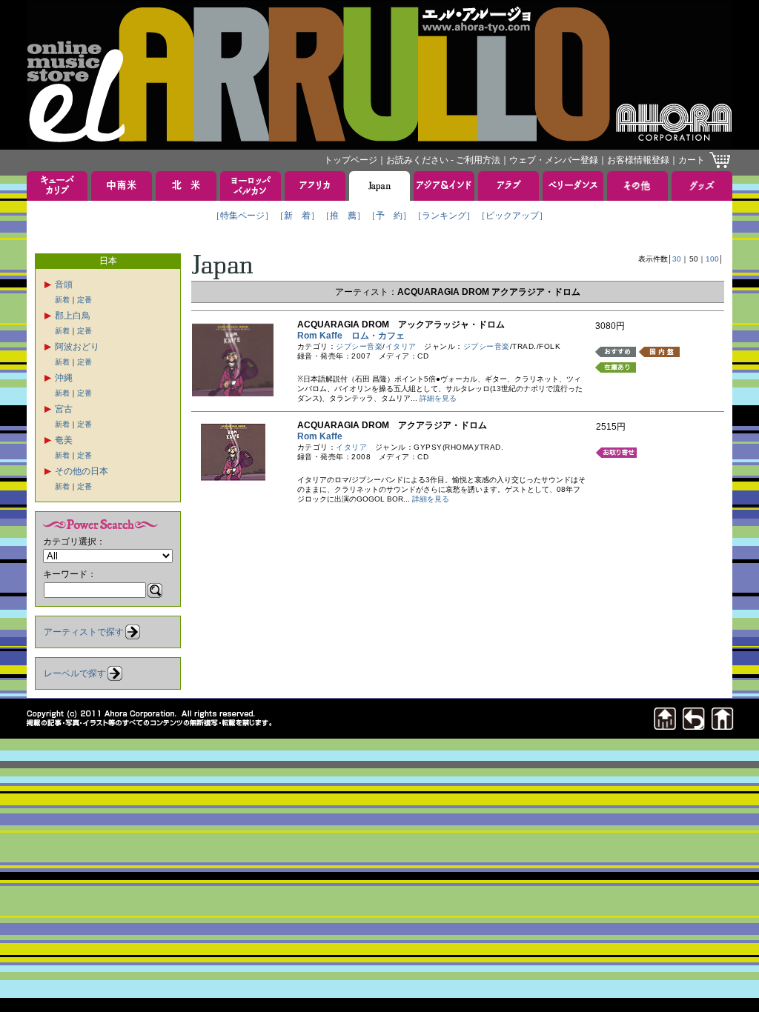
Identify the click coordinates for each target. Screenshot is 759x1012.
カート (691, 160)
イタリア (401, 346)
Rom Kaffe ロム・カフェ (351, 335)
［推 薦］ (343, 215)
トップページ (350, 160)
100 (712, 259)
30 (676, 259)
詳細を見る (438, 398)
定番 (84, 300)
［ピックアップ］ (512, 215)
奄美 (64, 440)
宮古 (64, 409)
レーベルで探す (75, 673)
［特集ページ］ (242, 215)
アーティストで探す (84, 632)
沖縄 (64, 378)
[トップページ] (723, 725)
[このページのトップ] (665, 725)
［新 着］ (297, 215)
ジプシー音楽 (359, 346)
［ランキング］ (444, 215)
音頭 (64, 284)
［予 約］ (389, 215)
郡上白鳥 (72, 315)
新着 (62, 300)
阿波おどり (77, 347)
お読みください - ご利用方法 (443, 160)
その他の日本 (81, 471)
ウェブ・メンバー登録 (553, 160)
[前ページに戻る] (694, 725)
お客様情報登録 (638, 160)
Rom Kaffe (324, 436)
